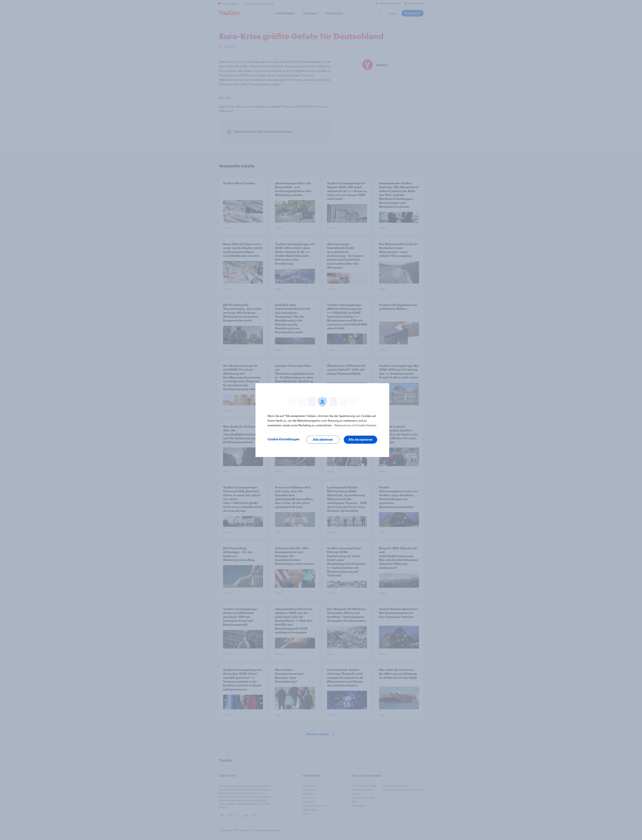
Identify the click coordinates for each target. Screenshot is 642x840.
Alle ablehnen (323, 439)
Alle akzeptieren (360, 439)
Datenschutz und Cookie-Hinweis (355, 425)
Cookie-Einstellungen (283, 439)
